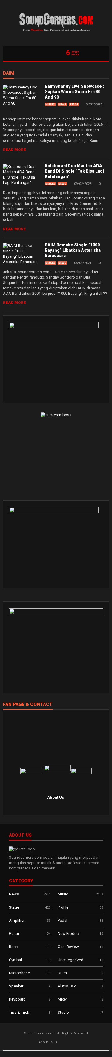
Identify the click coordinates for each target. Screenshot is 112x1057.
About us (46, 1042)
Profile (63, 907)
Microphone (19, 973)
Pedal (62, 920)
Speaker (16, 986)
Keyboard (17, 999)
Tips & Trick (19, 1012)
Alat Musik (67, 986)
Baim (8, 73)
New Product (69, 933)
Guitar (14, 933)
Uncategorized (70, 960)
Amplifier (16, 920)
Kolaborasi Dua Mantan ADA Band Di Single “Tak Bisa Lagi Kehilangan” (74, 171)
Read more (14, 150)
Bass (13, 947)
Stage (74, 104)
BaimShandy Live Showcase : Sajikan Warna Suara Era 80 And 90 (74, 91)
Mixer (62, 999)
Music (50, 104)
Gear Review (68, 947)
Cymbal (15, 960)
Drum (62, 973)
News (62, 104)
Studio (63, 1012)
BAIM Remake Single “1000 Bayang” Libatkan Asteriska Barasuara (73, 250)
